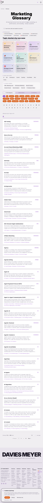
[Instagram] (1, 483)
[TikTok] (5, 483)
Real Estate (31, 98)
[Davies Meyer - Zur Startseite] (1, 468)
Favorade (18, 478)
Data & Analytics (16, 87)
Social (9, 101)
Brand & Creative (17, 33)
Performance (12, 77)
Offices (28, 481)
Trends (4, 79)
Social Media (29, 77)
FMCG (12, 98)
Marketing (17, 98)
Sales (5, 101)
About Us (29, 470)
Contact (39, 486)
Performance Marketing (7, 33)
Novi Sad (3, 481)
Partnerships (29, 477)
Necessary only (20, 497)
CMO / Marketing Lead (8, 85)
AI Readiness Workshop (19, 484)
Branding (23, 77)
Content (18, 77)
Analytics (11, 96)
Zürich (5, 479)
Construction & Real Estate (24, 485)
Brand (17, 96)
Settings (13, 497)
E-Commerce (6, 98)
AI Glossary (34, 476)
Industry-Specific (33, 35)
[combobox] (33, 435)
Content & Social (34, 33)
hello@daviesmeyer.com (5, 473)
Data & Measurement (7, 35)
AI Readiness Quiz (34, 484)
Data (35, 77)
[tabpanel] (21, 98)
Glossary (39, 476)
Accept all (7, 497)
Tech (26, 101)
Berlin (2, 479)
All (4, 96)
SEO (7, 77)
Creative (33, 96)
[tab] (9, 93)
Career (39, 484)
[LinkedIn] (3, 483)
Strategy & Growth (24, 35)
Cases (28, 483)
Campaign (13, 479)
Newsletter (40, 483)
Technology (32, 101)
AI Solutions (13, 482)
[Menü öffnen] (40, 2)
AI (3, 77)
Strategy (21, 101)
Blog (38, 474)
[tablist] (21, 93)
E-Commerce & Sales (31, 87)
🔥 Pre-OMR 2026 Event (40, 471)
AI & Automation (26, 33)
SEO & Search (16, 35)
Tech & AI (23, 87)
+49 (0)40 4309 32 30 (5, 475)
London (9, 479)
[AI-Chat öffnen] (37, 2)
